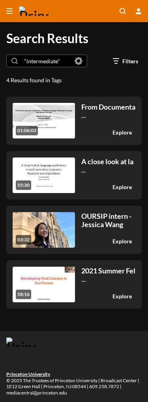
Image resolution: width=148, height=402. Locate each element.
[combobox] (46, 61)
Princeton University (28, 374)
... (108, 111)
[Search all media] (122, 11)
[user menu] (138, 11)
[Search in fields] (78, 61)
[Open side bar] (9, 11)
